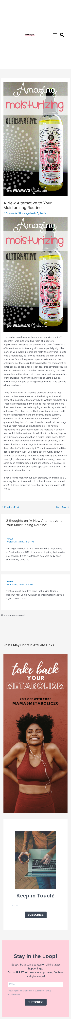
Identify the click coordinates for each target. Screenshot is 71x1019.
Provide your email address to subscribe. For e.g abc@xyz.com (29, 993)
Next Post (63, 507)
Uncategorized (27, 213)
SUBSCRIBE (36, 914)
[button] (55, 35)
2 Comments (10, 213)
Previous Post (10, 507)
